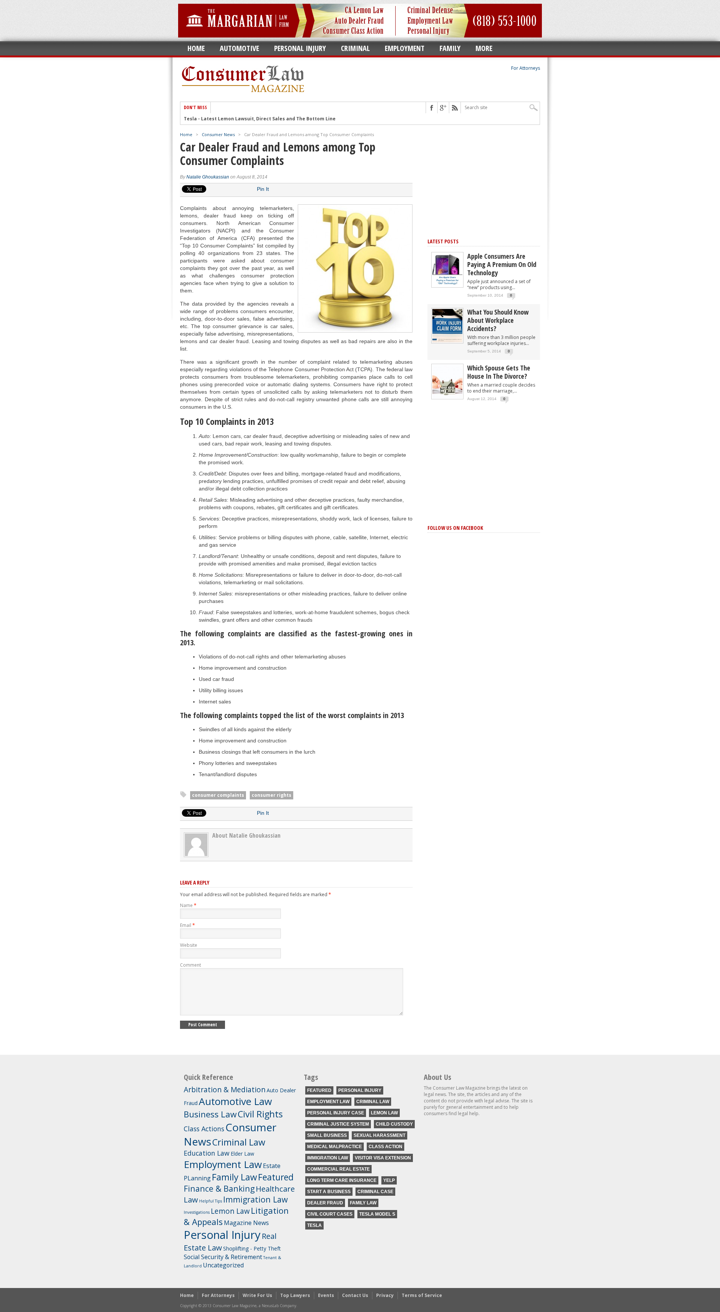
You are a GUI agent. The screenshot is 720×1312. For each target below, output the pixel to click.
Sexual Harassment (379, 1135)
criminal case (375, 1191)
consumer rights (271, 795)
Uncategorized (223, 1265)
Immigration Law (255, 1199)
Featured (276, 1177)
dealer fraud (325, 1203)
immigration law (327, 1158)
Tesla (314, 1225)
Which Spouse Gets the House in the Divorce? (498, 372)
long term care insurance (341, 1180)
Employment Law (223, 1164)
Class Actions (204, 1128)
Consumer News (218, 134)
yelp (389, 1180)
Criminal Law (238, 1142)
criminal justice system (338, 1124)
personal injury (359, 1090)
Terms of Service (422, 1295)
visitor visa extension (383, 1158)
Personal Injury (300, 48)
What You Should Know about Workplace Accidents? (498, 320)
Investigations (197, 1212)
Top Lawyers (295, 1295)
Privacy (385, 1295)
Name (188, 905)
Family (450, 48)
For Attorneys (525, 68)
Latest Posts (443, 241)
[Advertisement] (484, 179)
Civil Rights (260, 1114)
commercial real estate (338, 1169)
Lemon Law (230, 1211)
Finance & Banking (219, 1188)
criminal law (372, 1101)
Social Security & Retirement (223, 1257)
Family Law (234, 1177)
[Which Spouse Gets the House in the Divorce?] (447, 396)
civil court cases (329, 1214)
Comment (190, 965)
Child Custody (394, 1124)
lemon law (384, 1113)
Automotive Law (235, 1101)
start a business (329, 1191)
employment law (328, 1101)
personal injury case (335, 1113)
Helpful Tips (210, 1201)
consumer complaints (218, 795)
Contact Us (355, 1295)
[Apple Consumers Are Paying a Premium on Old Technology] (447, 285)
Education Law (207, 1153)
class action (385, 1146)
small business (327, 1135)
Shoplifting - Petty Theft (252, 1248)
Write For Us (257, 1295)
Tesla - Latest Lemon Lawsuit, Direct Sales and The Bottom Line (260, 118)
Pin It (263, 189)
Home (196, 48)
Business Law (210, 1114)
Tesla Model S (377, 1214)
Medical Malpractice (334, 1146)
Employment (404, 48)
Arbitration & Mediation (225, 1090)
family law (363, 1203)
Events (326, 1295)
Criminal (355, 48)
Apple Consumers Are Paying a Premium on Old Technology (501, 264)
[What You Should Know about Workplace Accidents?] (447, 340)
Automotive (239, 48)
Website (188, 945)
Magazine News (246, 1223)
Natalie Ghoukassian (207, 177)
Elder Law (242, 1153)
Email (187, 925)
